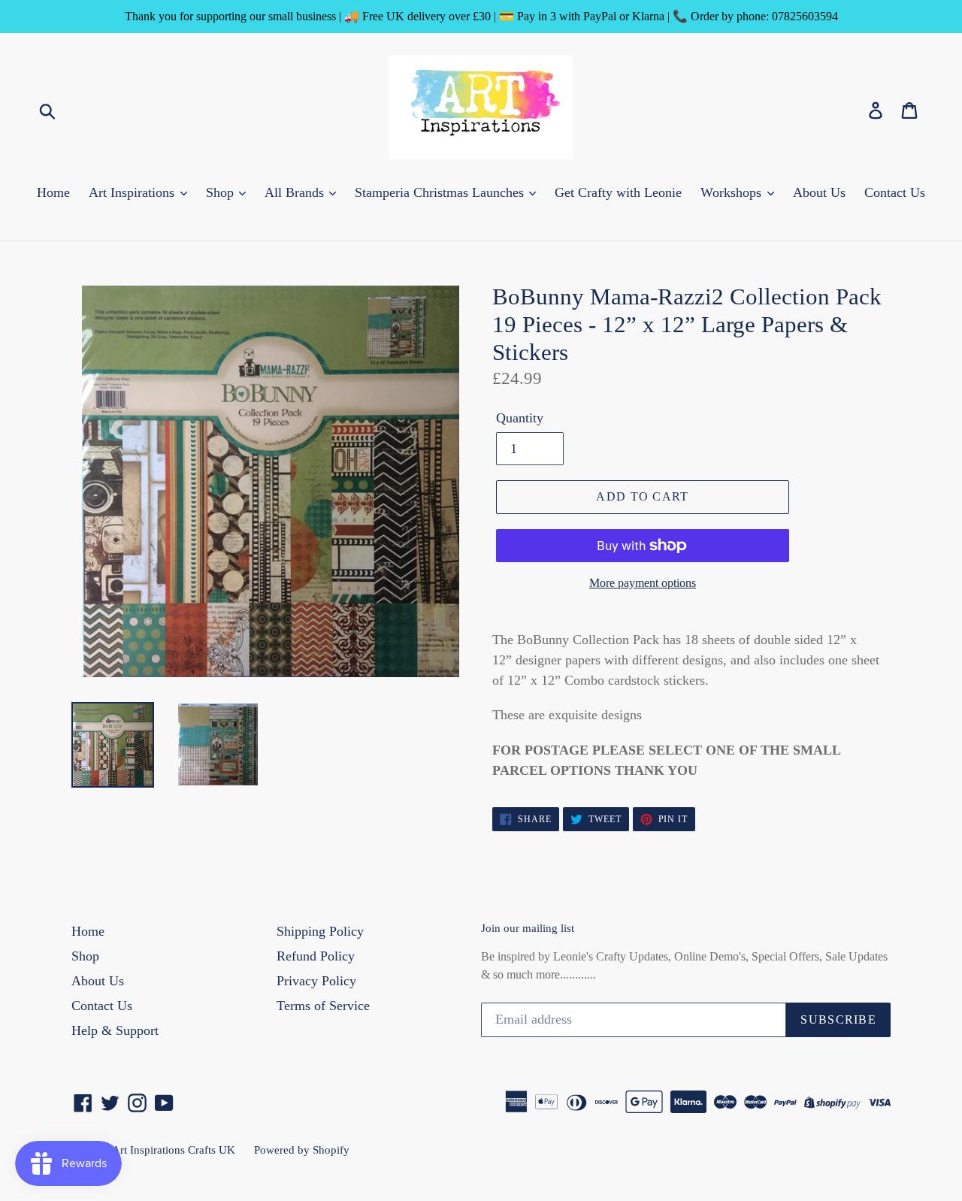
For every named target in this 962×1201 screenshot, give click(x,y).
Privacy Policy (316, 980)
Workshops (732, 192)
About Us (819, 192)
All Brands (296, 192)
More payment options (642, 582)
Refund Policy (316, 956)
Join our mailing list (527, 928)
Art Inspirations (133, 192)
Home (53, 192)
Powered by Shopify (301, 1150)
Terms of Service (323, 1005)
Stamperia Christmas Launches (441, 192)
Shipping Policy (320, 931)
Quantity (519, 417)
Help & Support (115, 1030)
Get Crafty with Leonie (618, 192)
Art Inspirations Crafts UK (173, 1150)
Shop (221, 192)
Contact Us (894, 192)
